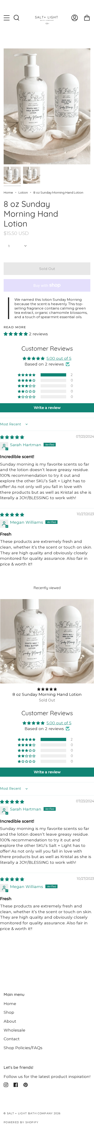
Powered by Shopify (21, 1122)
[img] (12, 437)
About (10, 1021)
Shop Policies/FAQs (23, 1047)
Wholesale (14, 1030)
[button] (16, 333)
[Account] (74, 18)
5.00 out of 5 (59, 358)
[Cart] (87, 18)
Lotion (23, 192)
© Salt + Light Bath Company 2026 (32, 1113)
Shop (9, 1012)
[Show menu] (7, 17)
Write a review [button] (47, 407)
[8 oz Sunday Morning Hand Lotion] (47, 641)
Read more (15, 327)
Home (8, 192)
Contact (12, 1038)
